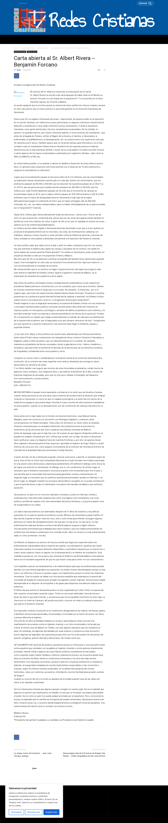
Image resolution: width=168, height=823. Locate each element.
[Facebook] (15, 3)
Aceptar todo (51, 812)
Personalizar (16, 812)
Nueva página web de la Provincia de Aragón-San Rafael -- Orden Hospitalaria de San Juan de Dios (84, 754)
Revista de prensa (27, 48)
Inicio (16, 48)
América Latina (42, 48)
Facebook (23, 3)
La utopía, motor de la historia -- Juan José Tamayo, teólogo (32, 754)
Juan (19, 70)
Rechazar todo (33, 812)
